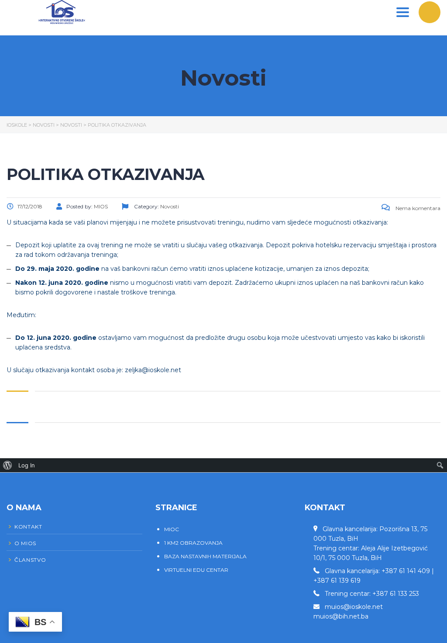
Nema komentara (417, 208)
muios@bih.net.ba (340, 616)
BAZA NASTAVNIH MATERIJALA (205, 556)
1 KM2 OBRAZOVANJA (193, 542)
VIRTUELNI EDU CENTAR (196, 570)
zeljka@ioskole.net (153, 370)
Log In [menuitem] (26, 465)
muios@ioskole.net (354, 607)
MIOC (171, 529)
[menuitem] (7, 465)
